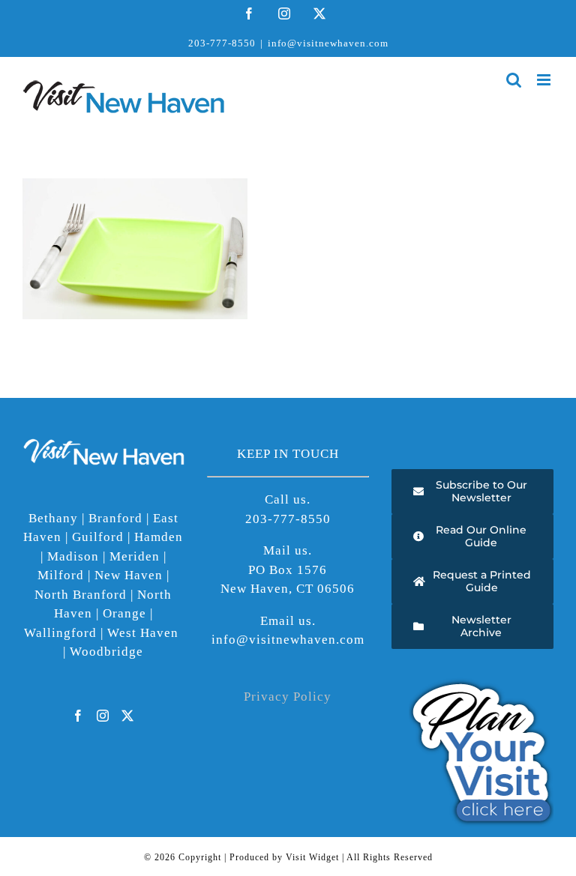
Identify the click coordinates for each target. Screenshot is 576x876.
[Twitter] (128, 716)
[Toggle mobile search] (514, 80)
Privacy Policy (288, 696)
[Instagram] (103, 716)
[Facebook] (78, 716)
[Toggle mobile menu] (545, 80)
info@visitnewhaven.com (328, 43)
